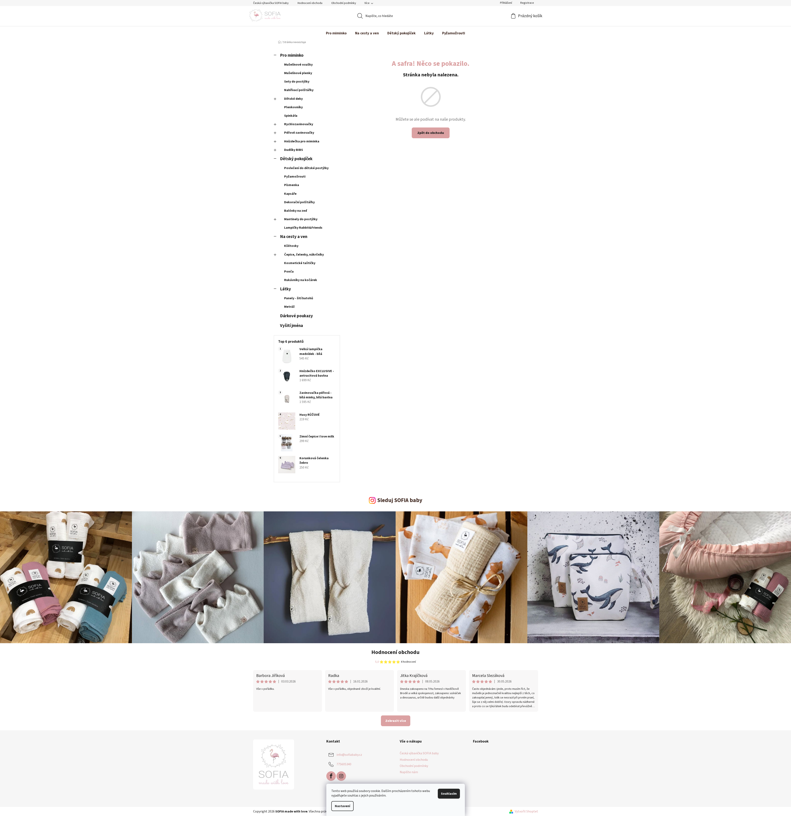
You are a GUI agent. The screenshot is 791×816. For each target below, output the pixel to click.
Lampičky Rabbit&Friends (303, 227)
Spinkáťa (290, 115)
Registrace (527, 3)
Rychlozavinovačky (298, 124)
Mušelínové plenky (298, 73)
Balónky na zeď (295, 210)
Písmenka (291, 185)
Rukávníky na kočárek (300, 280)
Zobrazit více (395, 721)
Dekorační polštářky (299, 202)
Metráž (289, 306)
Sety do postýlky (296, 81)
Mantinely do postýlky (300, 219)
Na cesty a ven (293, 237)
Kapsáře (290, 193)
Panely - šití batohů (298, 298)
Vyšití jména (291, 326)
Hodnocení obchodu (310, 3)
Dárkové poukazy (296, 316)
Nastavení (342, 806)
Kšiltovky (291, 246)
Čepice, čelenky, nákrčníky (304, 254)
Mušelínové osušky (298, 64)
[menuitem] (336, 33)
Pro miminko (292, 55)
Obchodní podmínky (343, 3)
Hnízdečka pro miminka (301, 141)
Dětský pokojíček (296, 159)
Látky (285, 289)
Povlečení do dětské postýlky (306, 168)
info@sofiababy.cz (349, 754)
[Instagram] (341, 776)
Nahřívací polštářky (299, 90)
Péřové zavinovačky (299, 132)
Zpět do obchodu (430, 133)
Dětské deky (293, 98)
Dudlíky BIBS (293, 150)
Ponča (289, 271)
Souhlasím (449, 793)
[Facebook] (331, 776)
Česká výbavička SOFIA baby (271, 3)
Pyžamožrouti (294, 176)
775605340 (343, 764)
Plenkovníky (293, 107)
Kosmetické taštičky (299, 263)
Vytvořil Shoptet (526, 811)
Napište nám (409, 772)
